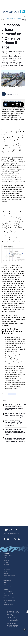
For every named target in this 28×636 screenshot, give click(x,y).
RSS (5, 602)
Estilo (5, 578)
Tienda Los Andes (8, 593)
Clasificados (7, 595)
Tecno (5, 582)
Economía (6, 560)
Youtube (19, 539)
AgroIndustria (7, 580)
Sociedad (6, 562)
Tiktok (11, 539)
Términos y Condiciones (10, 598)
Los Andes (2, 18)
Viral (5, 584)
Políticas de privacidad (9, 600)
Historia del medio (8, 604)
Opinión (6, 573)
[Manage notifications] (24, 629)
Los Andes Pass (8, 591)
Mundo (5, 571)
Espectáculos (7, 569)
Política (5, 558)
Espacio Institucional (9, 587)
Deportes (6, 567)
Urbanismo (12, 394)
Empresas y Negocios (9, 575)
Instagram (8, 539)
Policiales (6, 564)
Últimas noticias (8, 555)
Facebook (4, 539)
